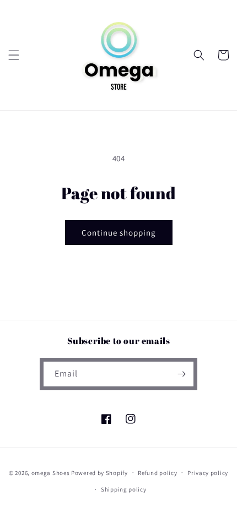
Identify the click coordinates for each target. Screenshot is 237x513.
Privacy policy (207, 473)
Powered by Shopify (99, 472)
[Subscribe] (181, 374)
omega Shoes (50, 472)
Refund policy (157, 473)
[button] (14, 55)
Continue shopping (119, 232)
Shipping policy (124, 489)
